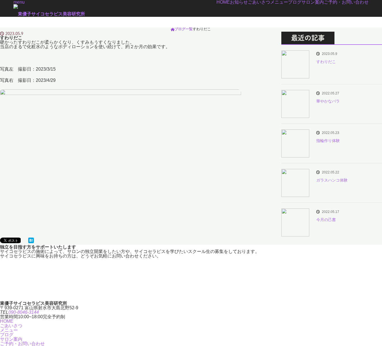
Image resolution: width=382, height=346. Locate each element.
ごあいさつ (259, 2)
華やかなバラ (328, 101)
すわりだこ (326, 61)
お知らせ (239, 2)
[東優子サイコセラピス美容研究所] (49, 14)
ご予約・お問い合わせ (346, 2)
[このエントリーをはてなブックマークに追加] (31, 241)
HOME (223, 2)
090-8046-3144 (23, 312)
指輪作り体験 (328, 140)
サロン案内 (312, 2)
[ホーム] (173, 29)
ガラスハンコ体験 (332, 180)
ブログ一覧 (184, 29)
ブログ (294, 2)
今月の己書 (326, 219)
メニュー (279, 2)
